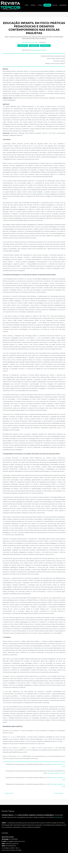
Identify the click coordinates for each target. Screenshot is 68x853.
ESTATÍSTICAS (45, 45)
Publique (47, 5)
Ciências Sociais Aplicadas (30, 42)
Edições (33, 5)
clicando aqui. (58, 817)
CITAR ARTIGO (22, 45)
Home (26, 5)
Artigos (40, 5)
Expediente (63, 5)
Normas (55, 5)
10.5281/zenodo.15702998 (39, 50)
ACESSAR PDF (34, 45)
